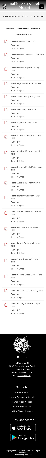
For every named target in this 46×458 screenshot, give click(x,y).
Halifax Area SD (22, 392)
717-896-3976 (24, 375)
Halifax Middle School (22, 402)
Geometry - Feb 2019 (26, 109)
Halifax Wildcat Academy (22, 411)
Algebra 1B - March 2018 (28, 183)
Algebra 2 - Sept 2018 (27, 122)
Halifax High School (22, 406)
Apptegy (28, 455)
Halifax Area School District (15, 16)
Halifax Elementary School (22, 397)
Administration (23, 29)
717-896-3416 (25, 372)
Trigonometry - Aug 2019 (28, 96)
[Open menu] (41, 6)
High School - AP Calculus (29, 83)
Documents (39, 16)
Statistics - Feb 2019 (26, 41)
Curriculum (36, 29)
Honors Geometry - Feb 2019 (30, 54)
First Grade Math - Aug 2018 (30, 290)
